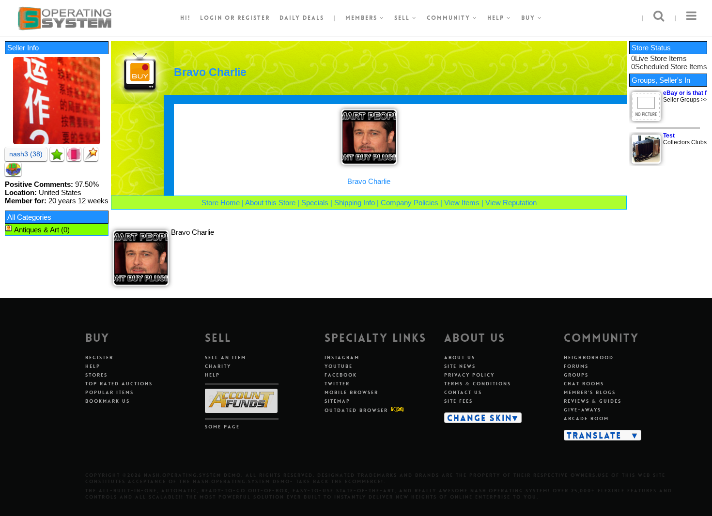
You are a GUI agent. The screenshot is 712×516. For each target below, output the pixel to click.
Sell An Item (225, 357)
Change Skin (479, 417)
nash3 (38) (26, 154)
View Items (462, 202)
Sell (403, 18)
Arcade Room (586, 418)
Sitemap (337, 401)
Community (450, 18)
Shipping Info (354, 202)
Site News (460, 366)
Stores (96, 375)
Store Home (220, 202)
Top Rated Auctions (119, 383)
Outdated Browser (356, 410)
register (253, 18)
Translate (594, 435)
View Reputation (511, 202)
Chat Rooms (584, 383)
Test (669, 135)
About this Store (270, 202)
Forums (576, 366)
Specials (314, 202)
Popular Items (109, 392)
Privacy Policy (469, 375)
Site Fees (458, 401)
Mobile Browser (351, 392)
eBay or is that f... (687, 93)
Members (362, 18)
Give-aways (582, 410)
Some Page (222, 427)
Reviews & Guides (592, 401)
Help (497, 18)
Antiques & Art (36, 230)
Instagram (342, 357)
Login (211, 18)
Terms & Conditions (477, 383)
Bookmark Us (107, 401)
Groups (576, 375)
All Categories (29, 217)
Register (99, 357)
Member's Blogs (590, 392)
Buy (529, 18)
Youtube (339, 366)
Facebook (341, 375)
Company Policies (409, 202)
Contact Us (463, 392)
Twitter (337, 383)
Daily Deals (301, 18)
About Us (459, 357)
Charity (218, 366)
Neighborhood (589, 357)
